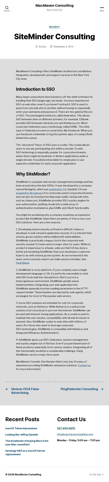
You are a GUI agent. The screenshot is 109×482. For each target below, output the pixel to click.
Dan (44, 46)
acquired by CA (57, 189)
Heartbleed (22, 262)
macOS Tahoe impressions (21, 428)
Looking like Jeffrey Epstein (21, 434)
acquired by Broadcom (29, 193)
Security (54, 27)
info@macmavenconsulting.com (75, 434)
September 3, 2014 (63, 46)
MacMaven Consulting (54, 5)
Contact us (84, 365)
